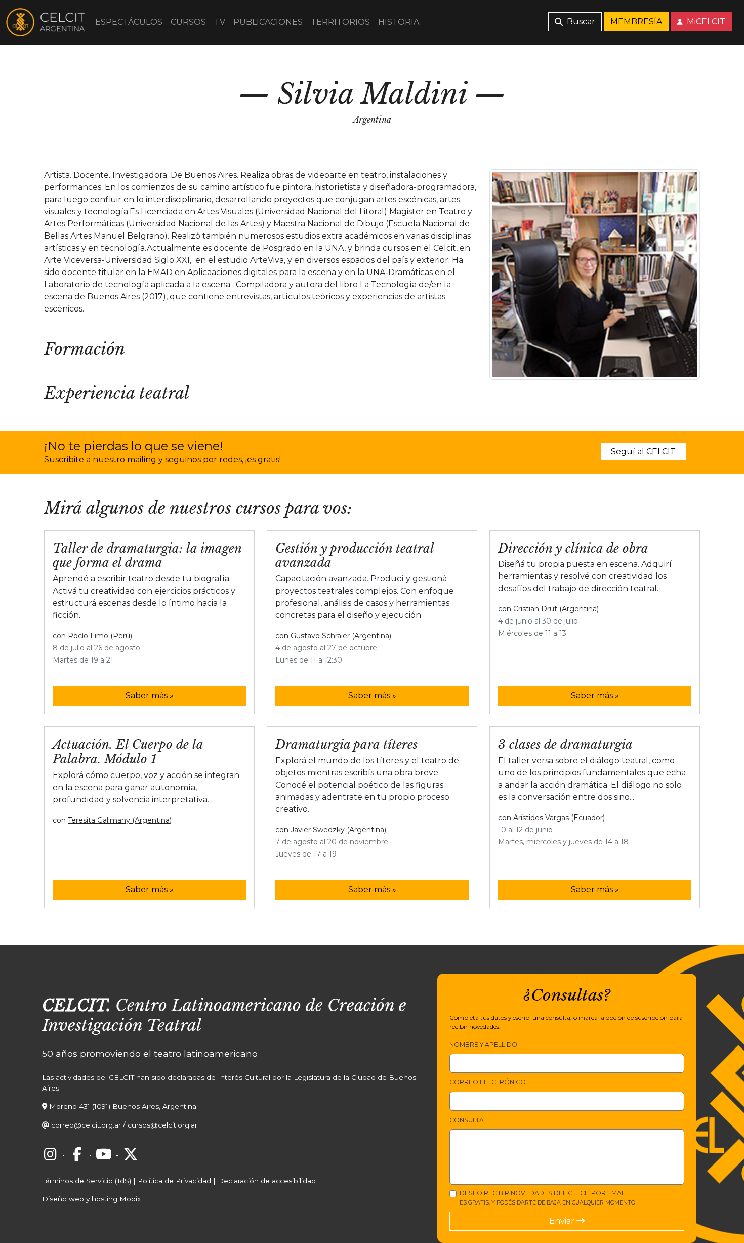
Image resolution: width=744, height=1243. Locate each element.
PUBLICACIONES (268, 22)
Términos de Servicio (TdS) (86, 1181)
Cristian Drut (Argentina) (556, 608)
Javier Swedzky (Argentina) (338, 829)
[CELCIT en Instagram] (50, 1154)
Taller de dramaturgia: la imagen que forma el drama (147, 555)
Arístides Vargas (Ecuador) (559, 817)
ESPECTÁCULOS (128, 22)
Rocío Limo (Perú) (100, 635)
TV (219, 22)
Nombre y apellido (483, 1044)
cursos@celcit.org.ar (162, 1125)
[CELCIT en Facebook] (77, 1154)
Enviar (562, 1221)
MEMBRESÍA (636, 21)
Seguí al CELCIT (643, 451)
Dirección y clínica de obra (573, 548)
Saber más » (150, 696)
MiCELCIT (705, 21)
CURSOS (188, 22)
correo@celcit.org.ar (86, 1125)
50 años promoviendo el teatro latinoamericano (150, 1053)
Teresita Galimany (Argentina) (120, 820)
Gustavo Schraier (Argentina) (341, 635)
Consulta (466, 1120)
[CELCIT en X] (130, 1154)
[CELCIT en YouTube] (104, 1154)
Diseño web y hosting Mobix (91, 1199)
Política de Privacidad (174, 1181)
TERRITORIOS (340, 22)
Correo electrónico (487, 1082)
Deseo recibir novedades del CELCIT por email (547, 1197)
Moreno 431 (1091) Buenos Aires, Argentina (122, 1106)
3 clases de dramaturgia (565, 744)
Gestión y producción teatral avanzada (354, 555)
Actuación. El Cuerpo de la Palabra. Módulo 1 (128, 751)
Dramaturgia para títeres (346, 744)
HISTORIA (398, 22)
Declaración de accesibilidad (267, 1181)
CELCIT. (76, 1005)
